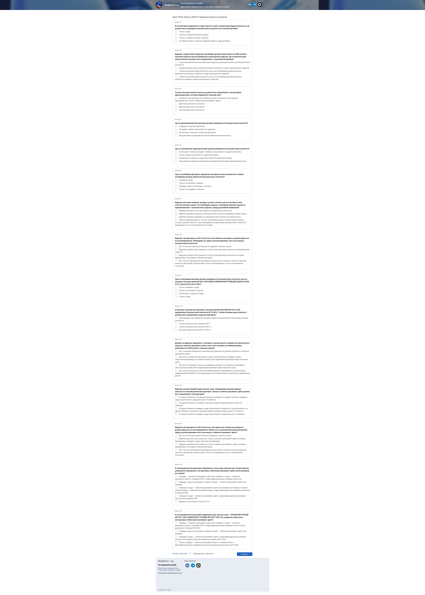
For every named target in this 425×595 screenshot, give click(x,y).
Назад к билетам (180, 553)
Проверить (245, 554)
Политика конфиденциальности (170, 573)
